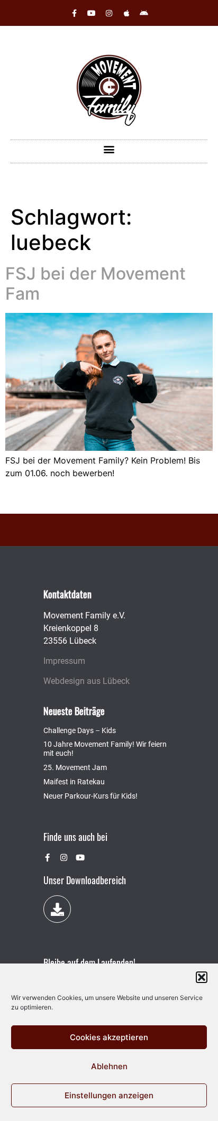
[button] (201, 977)
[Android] (144, 13)
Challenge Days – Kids (79, 730)
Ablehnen (109, 1066)
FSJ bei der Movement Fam (95, 283)
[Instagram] (109, 13)
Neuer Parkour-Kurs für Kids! (90, 796)
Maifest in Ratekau (74, 781)
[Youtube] (91, 13)
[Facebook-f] (74, 13)
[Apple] (126, 13)
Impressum (64, 661)
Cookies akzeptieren (109, 1037)
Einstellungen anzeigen (109, 1095)
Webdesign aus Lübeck (86, 681)
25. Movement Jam (75, 767)
